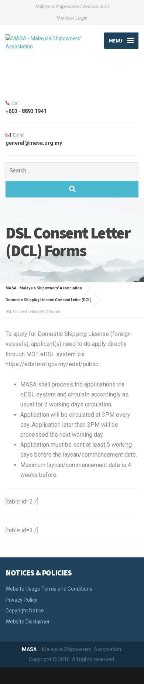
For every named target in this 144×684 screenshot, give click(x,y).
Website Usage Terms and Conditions (49, 589)
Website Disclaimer (28, 622)
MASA (29, 649)
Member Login (72, 18)
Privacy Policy (21, 600)
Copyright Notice (25, 610)
